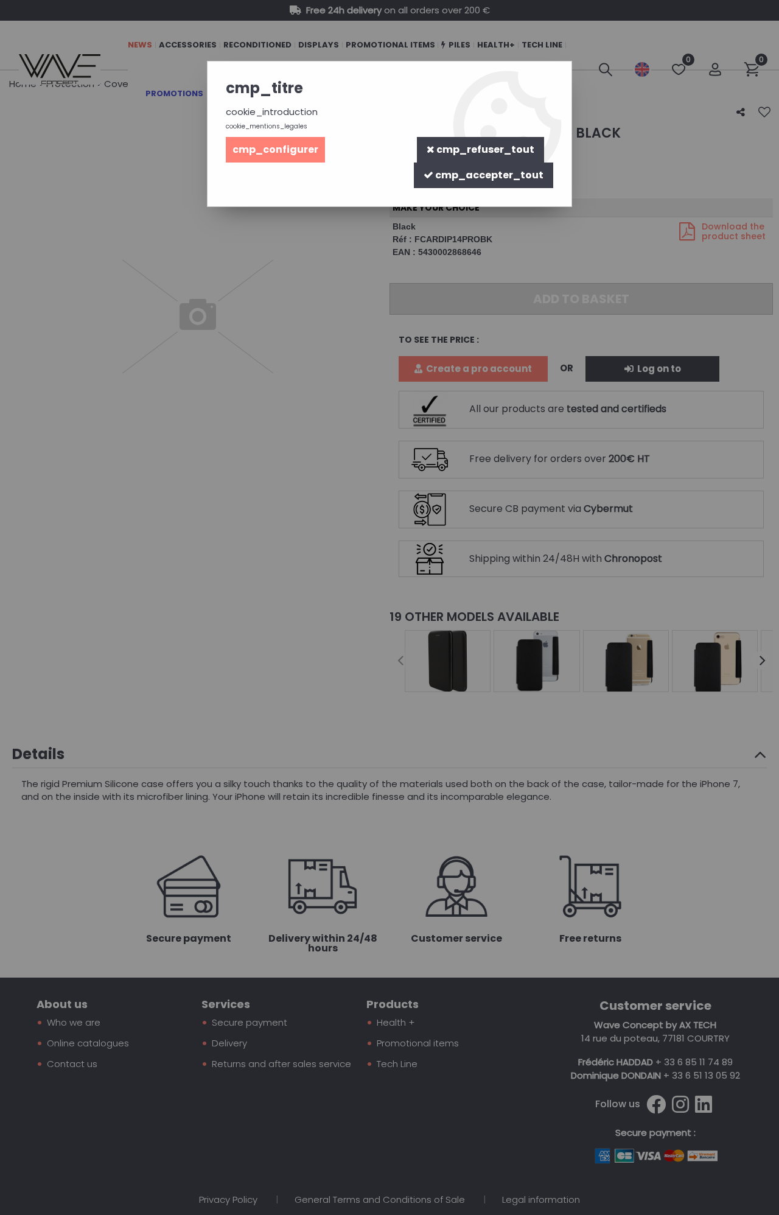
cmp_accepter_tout (488, 175)
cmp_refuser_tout (484, 149)
